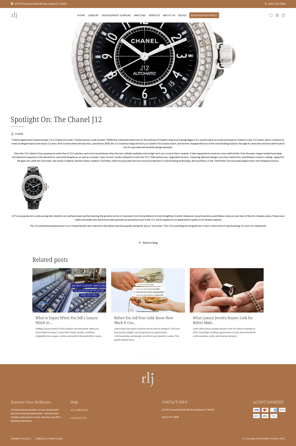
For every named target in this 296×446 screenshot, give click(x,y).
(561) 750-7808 (276, 3)
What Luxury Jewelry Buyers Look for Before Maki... (223, 320)
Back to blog (150, 242)
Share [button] (19, 133)
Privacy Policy (21, 438)
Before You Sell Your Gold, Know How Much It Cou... (143, 320)
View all (148, 356)
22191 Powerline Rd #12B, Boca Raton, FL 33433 (40, 3)
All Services (79, 410)
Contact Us (78, 418)
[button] (271, 15)
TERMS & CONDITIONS (49, 438)
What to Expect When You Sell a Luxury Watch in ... (66, 320)
